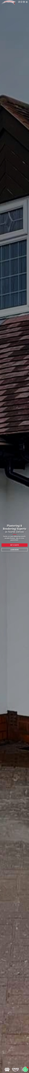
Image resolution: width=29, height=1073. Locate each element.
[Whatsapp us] (21, 2)
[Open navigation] (27, 2)
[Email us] (24, 2)
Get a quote (14, 545)
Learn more (14, 550)
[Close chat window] (25, 1069)
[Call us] (19, 2)
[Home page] (6, 2)
